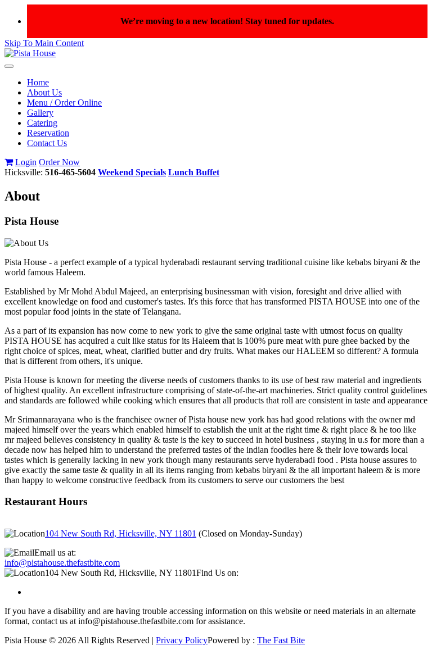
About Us (44, 92)
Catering (42, 123)
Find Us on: (217, 573)
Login (26, 162)
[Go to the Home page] (30, 53)
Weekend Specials (132, 172)
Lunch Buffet (193, 172)
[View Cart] (8, 162)
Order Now (59, 162)
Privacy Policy (182, 640)
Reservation (48, 133)
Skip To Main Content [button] (44, 43)
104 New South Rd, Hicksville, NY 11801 (120, 533)
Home (38, 82)
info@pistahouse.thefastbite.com (62, 562)
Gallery (40, 112)
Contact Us (47, 143)
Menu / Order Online (64, 102)
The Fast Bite (281, 640)
